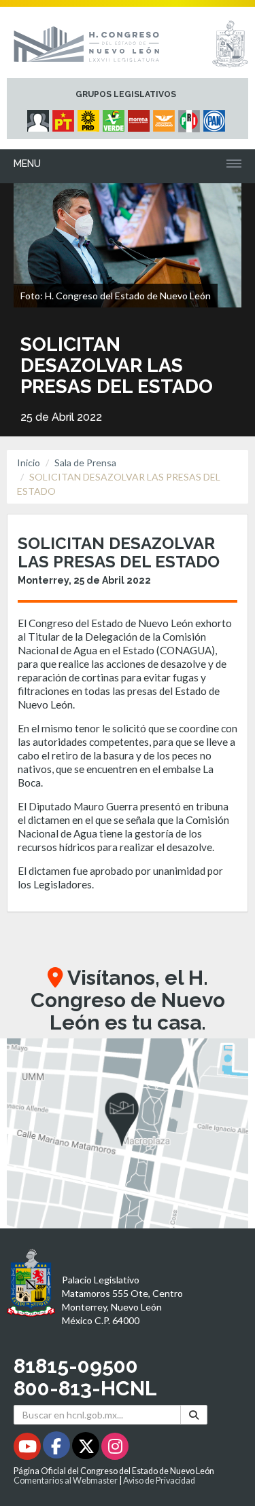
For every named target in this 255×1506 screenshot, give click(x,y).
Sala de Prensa (85, 462)
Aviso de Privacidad (159, 1480)
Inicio (28, 462)
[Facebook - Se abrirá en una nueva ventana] (57, 1448)
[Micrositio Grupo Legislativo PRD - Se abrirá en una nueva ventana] (90, 117)
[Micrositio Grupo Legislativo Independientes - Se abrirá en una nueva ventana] (39, 117)
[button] (127, 1133)
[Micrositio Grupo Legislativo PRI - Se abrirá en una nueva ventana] (190, 117)
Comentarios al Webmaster (66, 1480)
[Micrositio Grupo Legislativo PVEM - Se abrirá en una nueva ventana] (115, 117)
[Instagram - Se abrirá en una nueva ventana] (115, 1448)
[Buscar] (193, 1415)
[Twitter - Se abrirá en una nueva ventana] (86, 1448)
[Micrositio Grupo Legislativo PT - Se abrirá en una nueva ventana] (65, 117)
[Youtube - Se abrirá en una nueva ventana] (28, 1448)
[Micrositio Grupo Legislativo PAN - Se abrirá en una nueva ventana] (215, 117)
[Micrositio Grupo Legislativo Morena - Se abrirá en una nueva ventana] (140, 117)
